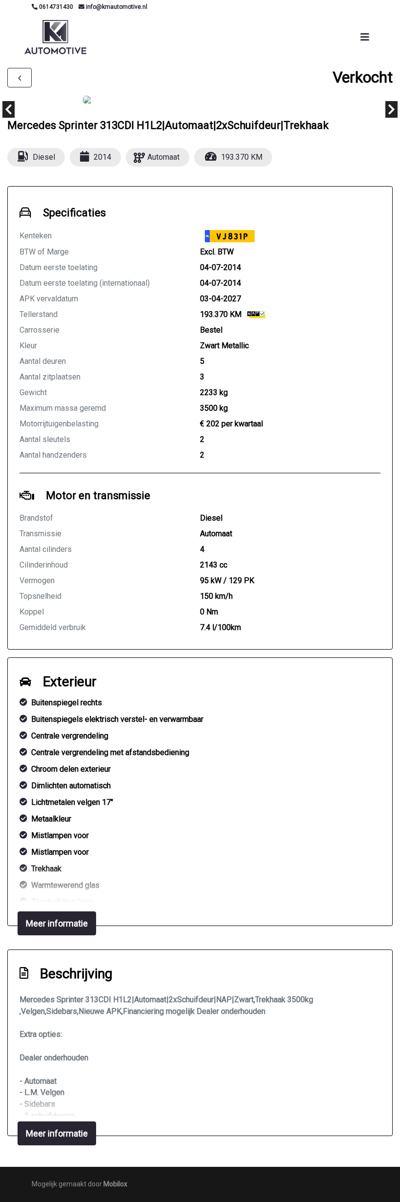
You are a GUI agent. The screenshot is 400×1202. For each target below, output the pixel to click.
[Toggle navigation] (365, 37)
